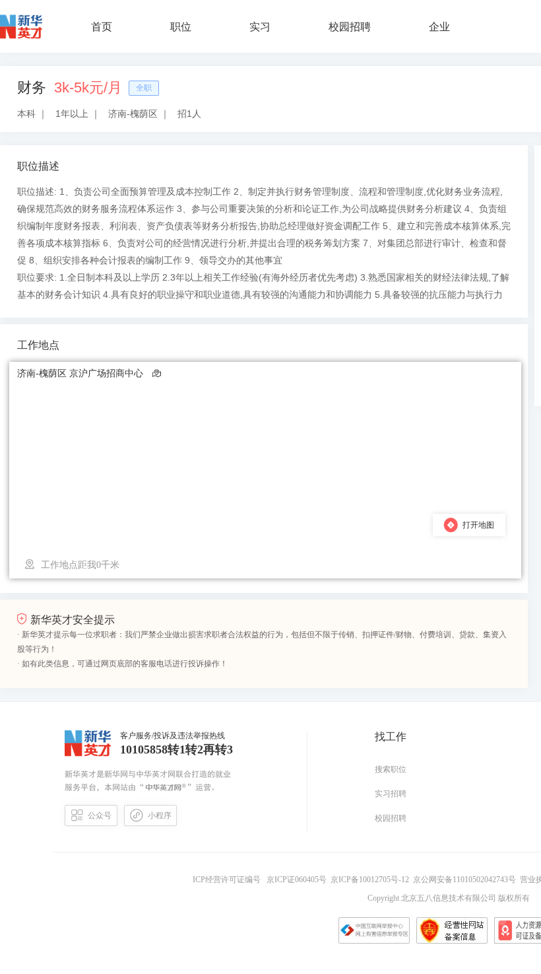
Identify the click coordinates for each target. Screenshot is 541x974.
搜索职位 (390, 769)
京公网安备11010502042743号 (466, 879)
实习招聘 (390, 793)
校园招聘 (390, 818)
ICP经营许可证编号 (229, 879)
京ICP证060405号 (298, 879)
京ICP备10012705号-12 (372, 879)
